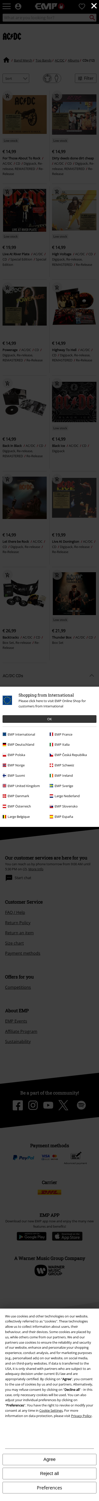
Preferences (49, 1488)
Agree (49, 1459)
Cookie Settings (51, 1410)
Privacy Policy (81, 1415)
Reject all (49, 1473)
